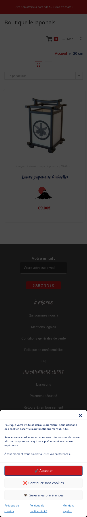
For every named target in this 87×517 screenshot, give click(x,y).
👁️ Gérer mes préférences (43, 495)
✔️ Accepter (43, 470)
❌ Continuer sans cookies (43, 483)
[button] (80, 415)
